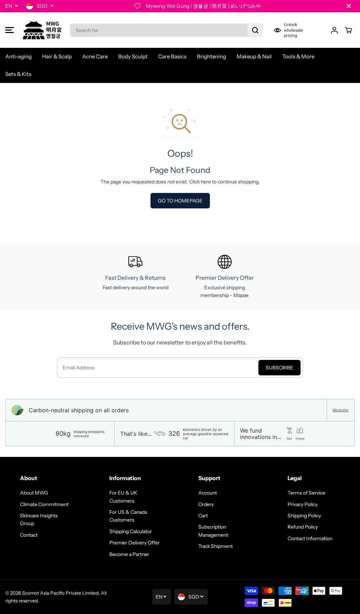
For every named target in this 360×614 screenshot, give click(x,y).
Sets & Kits (18, 74)
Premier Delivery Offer (134, 542)
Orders (206, 504)
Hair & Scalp (57, 56)
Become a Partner (129, 554)
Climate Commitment (44, 504)
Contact (29, 535)
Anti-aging (18, 56)
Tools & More (298, 56)
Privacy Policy (302, 504)
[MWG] (42, 30)
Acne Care (95, 56)
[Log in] (334, 30)
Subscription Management (213, 531)
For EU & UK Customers (123, 497)
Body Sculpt (133, 56)
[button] (9, 30)
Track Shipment (215, 546)
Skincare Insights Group (39, 519)
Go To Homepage (180, 201)
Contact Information (310, 538)
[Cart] (348, 30)
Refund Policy (303, 527)
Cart (203, 515)
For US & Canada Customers (128, 516)
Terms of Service (306, 493)
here (206, 182)
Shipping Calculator (130, 531)
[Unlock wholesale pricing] (296, 30)
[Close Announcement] (349, 6)
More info (340, 410)
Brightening (211, 56)
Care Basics (172, 56)
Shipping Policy (304, 515)
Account (207, 493)
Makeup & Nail (254, 56)
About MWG (34, 493)
